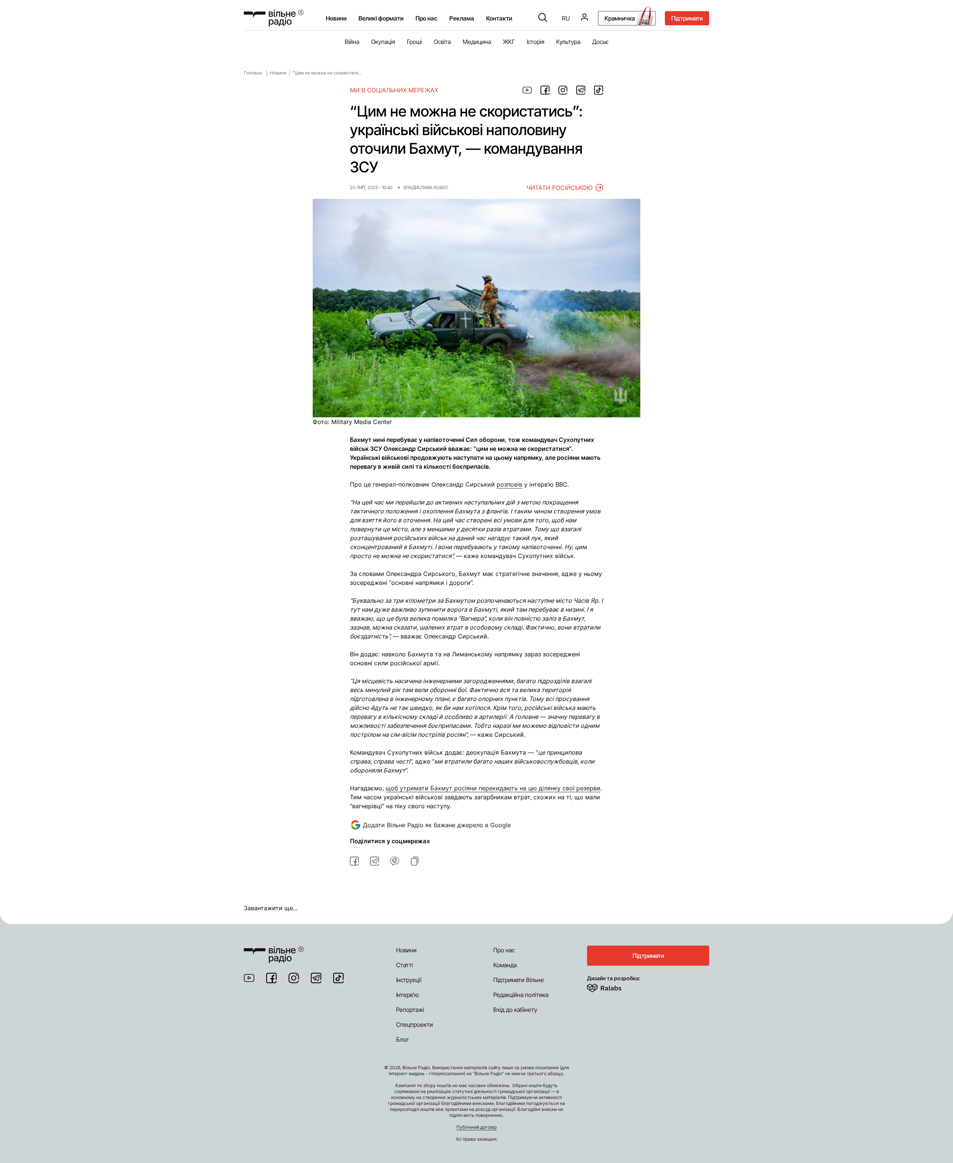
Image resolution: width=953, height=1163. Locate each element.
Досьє (600, 41)
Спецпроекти (414, 1024)
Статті (404, 965)
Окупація (383, 41)
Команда (505, 965)
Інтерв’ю (407, 994)
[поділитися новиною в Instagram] (562, 90)
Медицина (477, 41)
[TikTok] (338, 978)
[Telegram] (316, 978)
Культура (568, 41)
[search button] (543, 18)
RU (566, 18)
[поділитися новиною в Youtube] (527, 90)
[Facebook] (271, 978)
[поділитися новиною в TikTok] (598, 90)
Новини (336, 18)
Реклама (461, 18)
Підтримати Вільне (518, 980)
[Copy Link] (414, 861)
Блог (402, 1039)
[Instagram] (294, 978)
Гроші (414, 41)
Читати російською (559, 187)
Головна (253, 73)
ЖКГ (509, 41)
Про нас (504, 950)
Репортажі (410, 1009)
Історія (535, 41)
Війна (352, 41)
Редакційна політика (520, 994)
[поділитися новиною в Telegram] (580, 90)
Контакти (499, 18)
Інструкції (408, 980)
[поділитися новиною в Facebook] (545, 90)
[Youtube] (249, 978)
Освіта (442, 41)
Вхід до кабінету (515, 1009)
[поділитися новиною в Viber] (394, 861)
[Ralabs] (613, 986)
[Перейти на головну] (274, 18)
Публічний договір (476, 1127)
